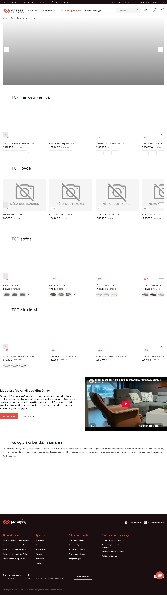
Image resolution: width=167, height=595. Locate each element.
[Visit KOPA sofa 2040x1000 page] (24, 266)
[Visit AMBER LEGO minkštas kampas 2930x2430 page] (117, 124)
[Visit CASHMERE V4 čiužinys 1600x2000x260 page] (117, 337)
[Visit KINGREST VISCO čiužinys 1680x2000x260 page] (24, 337)
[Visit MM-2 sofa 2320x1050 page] (70, 266)
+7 (29, 153)
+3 (121, 153)
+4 (29, 294)
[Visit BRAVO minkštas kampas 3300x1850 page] (70, 124)
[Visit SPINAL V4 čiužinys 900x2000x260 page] (70, 337)
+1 (75, 153)
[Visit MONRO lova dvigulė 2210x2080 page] (70, 195)
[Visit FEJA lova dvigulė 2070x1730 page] (24, 195)
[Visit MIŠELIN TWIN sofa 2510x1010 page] (117, 266)
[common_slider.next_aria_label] (160, 49)
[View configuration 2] (14, 152)
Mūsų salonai (9, 416)
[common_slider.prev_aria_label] (6, 49)
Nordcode (57, 589)
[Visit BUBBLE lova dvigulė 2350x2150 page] (117, 195)
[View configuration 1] (6, 152)
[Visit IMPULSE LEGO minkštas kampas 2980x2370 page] (24, 124)
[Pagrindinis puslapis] (13, 10)
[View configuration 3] (22, 152)
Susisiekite (29, 416)
